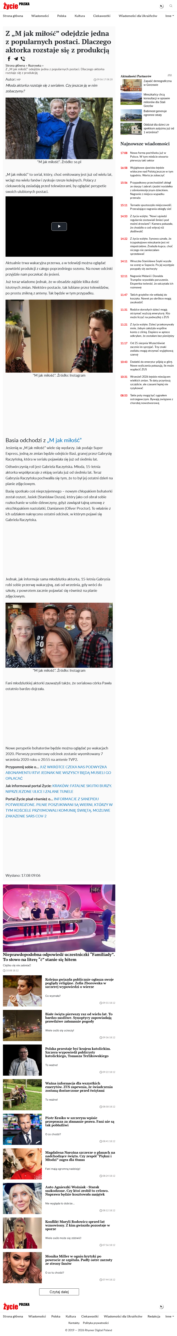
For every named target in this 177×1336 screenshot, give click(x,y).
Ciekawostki (101, 16)
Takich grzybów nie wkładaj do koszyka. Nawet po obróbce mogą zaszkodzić (150, 298)
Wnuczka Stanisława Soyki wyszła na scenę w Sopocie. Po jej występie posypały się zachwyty (152, 265)
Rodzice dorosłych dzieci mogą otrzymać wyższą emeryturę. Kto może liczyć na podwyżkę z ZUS (150, 313)
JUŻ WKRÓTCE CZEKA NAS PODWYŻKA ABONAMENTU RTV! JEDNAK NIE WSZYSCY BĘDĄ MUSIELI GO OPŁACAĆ (58, 772)
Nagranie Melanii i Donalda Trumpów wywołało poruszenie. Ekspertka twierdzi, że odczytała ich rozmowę (151, 282)
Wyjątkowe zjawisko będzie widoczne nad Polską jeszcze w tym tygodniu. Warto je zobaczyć (151, 171)
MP (19, 80)
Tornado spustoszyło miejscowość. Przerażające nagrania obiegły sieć (151, 207)
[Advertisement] (59, 409)
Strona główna (13, 16)
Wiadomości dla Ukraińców (138, 16)
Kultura (80, 16)
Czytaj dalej (59, 1292)
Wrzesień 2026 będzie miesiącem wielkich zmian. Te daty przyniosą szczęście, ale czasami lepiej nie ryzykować (150, 382)
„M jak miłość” (64, 440)
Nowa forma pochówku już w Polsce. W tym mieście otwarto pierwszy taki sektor (149, 157)
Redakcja (154, 1316)
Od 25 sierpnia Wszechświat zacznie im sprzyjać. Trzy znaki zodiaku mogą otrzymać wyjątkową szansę (151, 349)
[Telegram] (15, 58)
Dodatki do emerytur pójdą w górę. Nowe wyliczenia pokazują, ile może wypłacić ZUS (152, 366)
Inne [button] (168, 16)
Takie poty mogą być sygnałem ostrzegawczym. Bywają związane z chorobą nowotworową (151, 399)
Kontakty (74, 1323)
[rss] (161, 6)
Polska (61, 16)
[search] (171, 6)
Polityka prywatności (96, 1323)
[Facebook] (9, 58)
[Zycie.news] (16, 6)
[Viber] (22, 58)
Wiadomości (40, 16)
